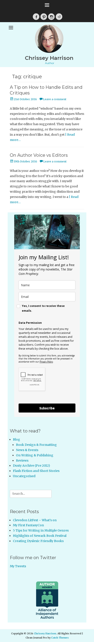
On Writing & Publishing (34, 455)
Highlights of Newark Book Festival (39, 536)
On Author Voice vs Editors (39, 155)
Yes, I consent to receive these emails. (43, 308)
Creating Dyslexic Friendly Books (38, 541)
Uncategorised (24, 476)
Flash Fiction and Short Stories (36, 471)
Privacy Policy (46, 361)
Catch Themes (60, 637)
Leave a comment (54, 99)
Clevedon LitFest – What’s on (35, 520)
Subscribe (47, 408)
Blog (16, 439)
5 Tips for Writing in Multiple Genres (41, 530)
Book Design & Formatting (36, 445)
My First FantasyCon (28, 525)
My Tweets (18, 566)
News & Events (27, 450)
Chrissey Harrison (49, 58)
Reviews (22, 460)
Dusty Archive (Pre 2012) (31, 466)
